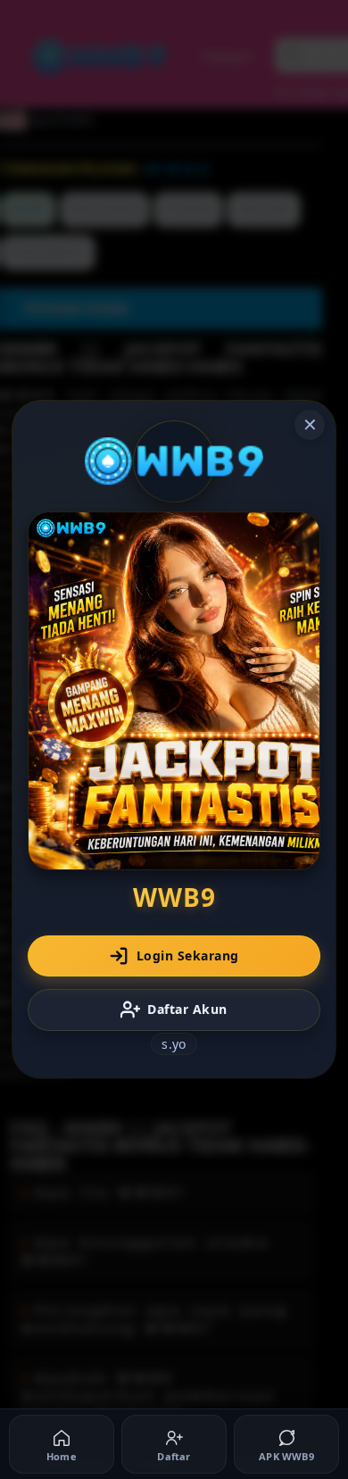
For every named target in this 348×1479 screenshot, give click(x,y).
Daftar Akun (187, 1009)
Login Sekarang (188, 955)
